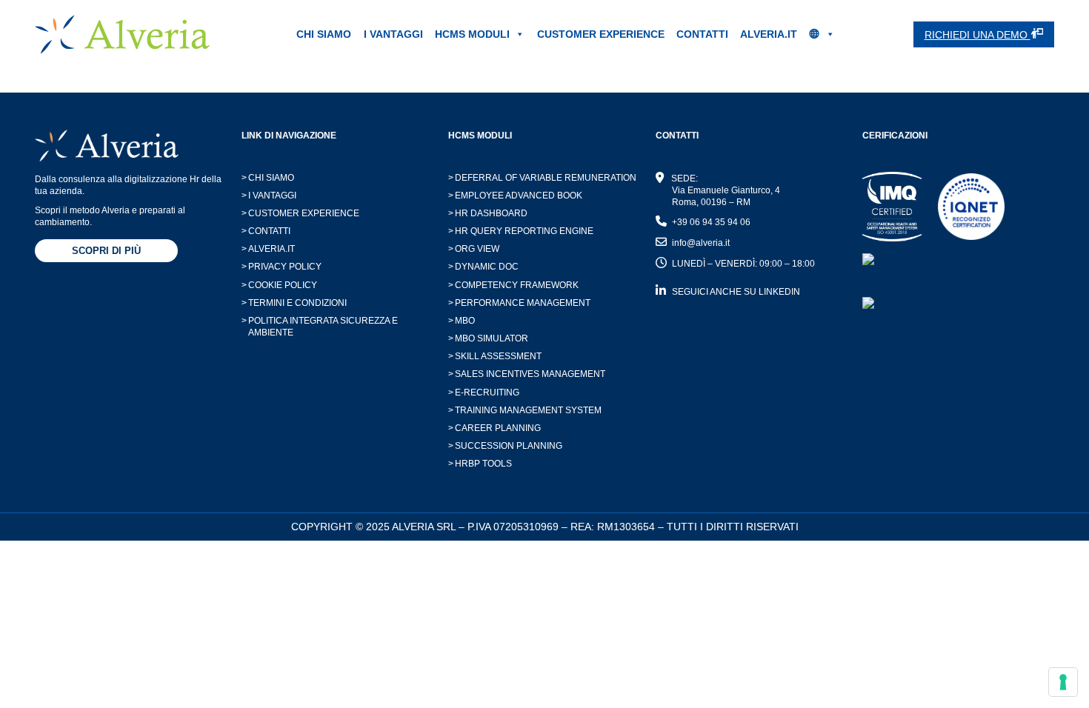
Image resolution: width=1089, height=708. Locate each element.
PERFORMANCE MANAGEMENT (519, 303)
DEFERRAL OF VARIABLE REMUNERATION (542, 178)
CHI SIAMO (323, 34)
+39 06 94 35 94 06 (711, 222)
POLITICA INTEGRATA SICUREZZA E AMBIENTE (320, 326)
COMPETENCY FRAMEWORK (513, 285)
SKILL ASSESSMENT (495, 356)
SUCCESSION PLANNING (505, 446)
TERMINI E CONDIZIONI (294, 303)
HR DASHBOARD (487, 213)
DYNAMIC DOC (483, 266)
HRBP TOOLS (480, 463)
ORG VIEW (473, 249)
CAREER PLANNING (494, 428)
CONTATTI (702, 34)
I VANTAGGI (393, 34)
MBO (461, 320)
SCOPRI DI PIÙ (106, 250)
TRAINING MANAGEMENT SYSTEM (525, 410)
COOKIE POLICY (279, 285)
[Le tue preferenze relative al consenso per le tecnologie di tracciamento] (1063, 682)
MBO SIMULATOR (488, 338)
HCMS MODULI (472, 34)
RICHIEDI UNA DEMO (977, 35)
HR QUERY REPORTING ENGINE (520, 231)
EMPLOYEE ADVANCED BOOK (515, 195)
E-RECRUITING (483, 392)
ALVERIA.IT (768, 34)
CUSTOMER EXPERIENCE (601, 34)
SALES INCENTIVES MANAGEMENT (526, 374)
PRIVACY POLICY (282, 266)
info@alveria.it (701, 242)
